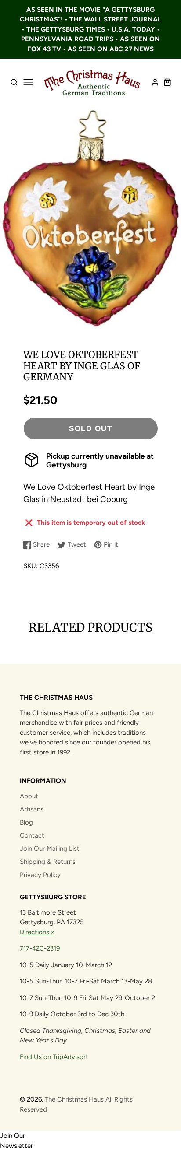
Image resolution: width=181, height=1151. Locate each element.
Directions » (37, 932)
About (29, 796)
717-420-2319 (40, 948)
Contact (32, 835)
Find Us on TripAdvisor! (53, 1057)
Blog (26, 822)
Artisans (31, 809)
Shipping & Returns (48, 862)
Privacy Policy (40, 875)
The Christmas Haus (74, 1099)
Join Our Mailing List (50, 849)
